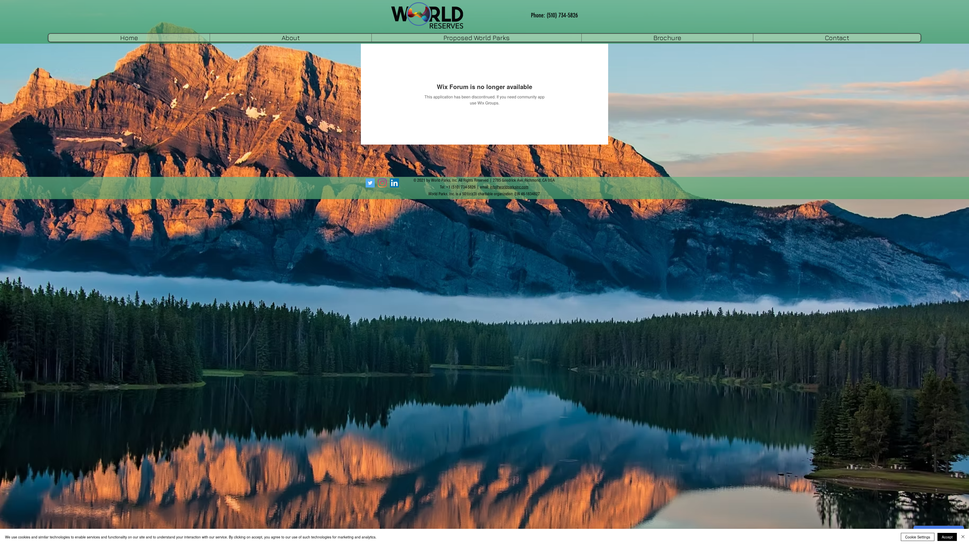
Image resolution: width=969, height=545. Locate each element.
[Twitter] (370, 182)
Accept (947, 536)
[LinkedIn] (394, 182)
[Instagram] (382, 182)
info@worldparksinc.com (509, 187)
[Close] (963, 537)
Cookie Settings (917, 536)
